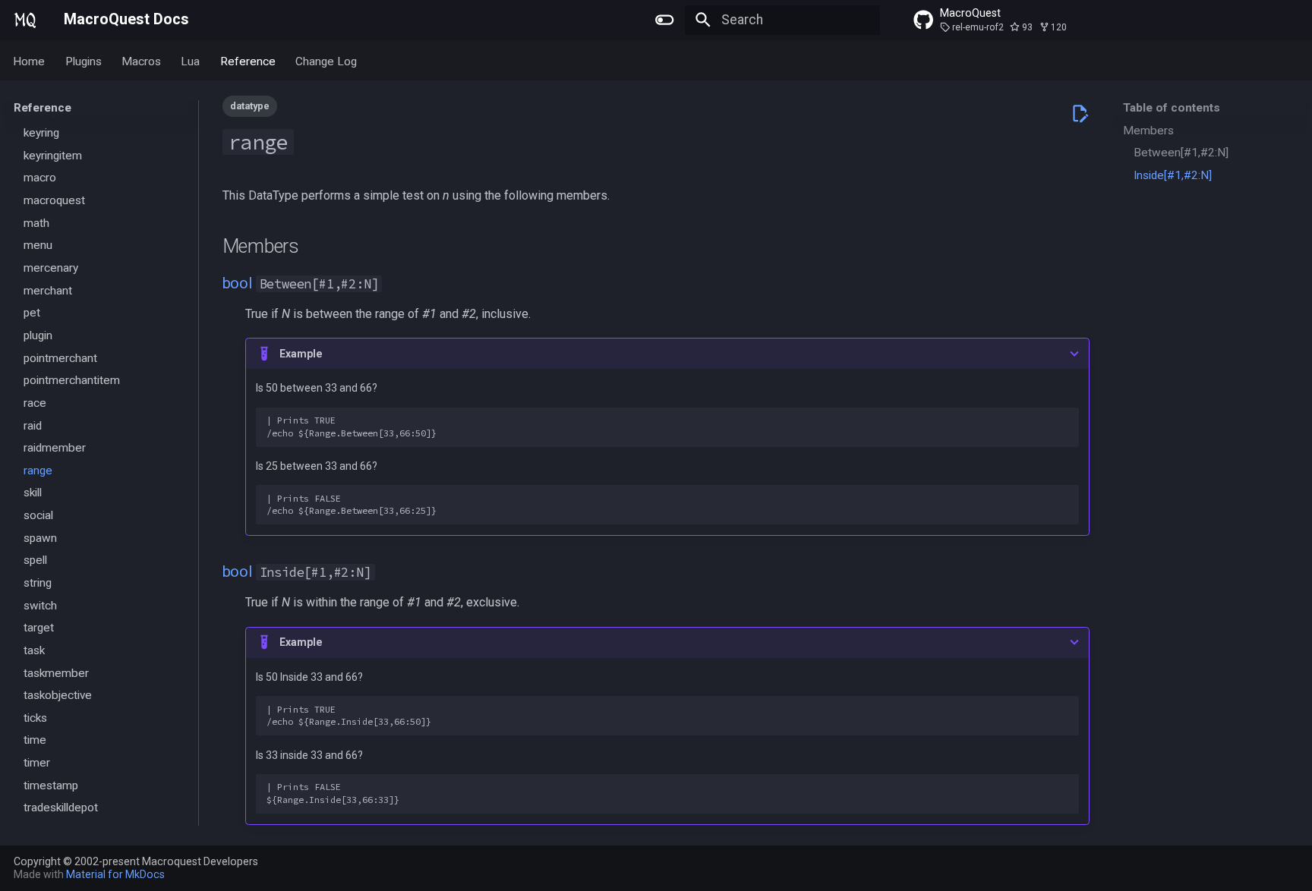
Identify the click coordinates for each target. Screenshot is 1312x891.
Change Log (326, 61)
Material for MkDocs (115, 874)
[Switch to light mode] (665, 19)
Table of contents (1171, 108)
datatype (250, 106)
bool (237, 283)
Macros (141, 61)
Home (30, 61)
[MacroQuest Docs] (25, 19)
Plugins (83, 61)
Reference (248, 61)
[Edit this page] (1080, 113)
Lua (190, 61)
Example (301, 354)
